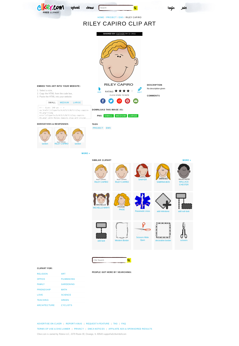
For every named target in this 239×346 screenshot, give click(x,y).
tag (115, 324)
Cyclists (66, 305)
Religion (42, 274)
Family (41, 284)
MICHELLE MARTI (101, 208)
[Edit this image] (139, 90)
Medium (64, 102)
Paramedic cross (142, 211)
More (85, 153)
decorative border (163, 240)
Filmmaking (68, 279)
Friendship (44, 290)
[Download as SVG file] (99, 90)
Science (66, 295)
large (133, 116)
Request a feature (97, 324)
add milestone (163, 211)
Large (77, 102)
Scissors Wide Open (142, 238)
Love (40, 295)
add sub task (183, 211)
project (111, 17)
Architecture (46, 305)
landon (45, 144)
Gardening (68, 284)
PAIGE (122, 209)
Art (63, 274)
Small (52, 102)
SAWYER (142, 179)
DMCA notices (96, 329)
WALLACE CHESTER (184, 183)
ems (121, 17)
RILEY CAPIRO (61, 144)
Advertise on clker (49, 324)
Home (101, 17)
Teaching (43, 300)
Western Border (122, 240)
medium (121, 116)
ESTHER (120, 34)
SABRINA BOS (163, 182)
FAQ (123, 324)
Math (64, 290)
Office (41, 279)
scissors (183, 240)
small (109, 116)
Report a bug (74, 324)
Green (65, 300)
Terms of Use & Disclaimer (53, 329)
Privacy (79, 329)
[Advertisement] (64, 56)
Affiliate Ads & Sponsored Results (130, 329)
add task (101, 241)
